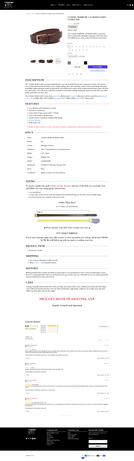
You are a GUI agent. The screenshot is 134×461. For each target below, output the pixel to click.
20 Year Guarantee (35, 120)
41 (76, 50)
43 (83, 50)
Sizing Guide (72, 27)
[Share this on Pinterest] (77, 74)
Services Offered (71, 436)
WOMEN (61, 5)
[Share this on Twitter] (69, 74)
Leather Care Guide (72, 434)
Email (91, 438)
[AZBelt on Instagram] (33, 439)
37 (100, 46)
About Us (49, 434)
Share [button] (28, 358)
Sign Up (98, 446)
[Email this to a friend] (81, 74)
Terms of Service (50, 443)
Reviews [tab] (28, 337)
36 (97, 46)
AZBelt (32, 455)
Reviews (49, 438)
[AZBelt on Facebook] (29, 439)
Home (27, 13)
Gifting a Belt (71, 437)
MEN (52, 5)
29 (72, 46)
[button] (106, 358)
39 (69, 50)
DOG (68, 5)
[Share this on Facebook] (73, 74)
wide (78, 98)
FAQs (69, 433)
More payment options (97, 70)
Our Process (49, 436)
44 (86, 50)
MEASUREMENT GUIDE (53, 433)
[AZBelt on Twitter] (26, 439)
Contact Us (37, 263)
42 (79, 50)
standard (59, 98)
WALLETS (75, 5)
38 (104, 46)
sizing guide (48, 188)
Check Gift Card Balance (73, 438)
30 (76, 46)
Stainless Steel (72, 56)
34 (90, 46)
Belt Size (70, 43)
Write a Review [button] (104, 326)
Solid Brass (82, 56)
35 (93, 46)
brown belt (72, 96)
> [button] (72, 415)
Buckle (70, 53)
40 (72, 50)
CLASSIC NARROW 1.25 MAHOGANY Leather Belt (35, 355)
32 (83, 46)
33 (86, 46)
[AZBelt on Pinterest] (31, 439)
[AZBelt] (9, 4)
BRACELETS (88, 5)
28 (69, 46)
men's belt (56, 96)
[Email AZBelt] (35, 439)
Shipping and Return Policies (53, 440)
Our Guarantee (50, 437)
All (32, 13)
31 (79, 46)
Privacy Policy (50, 441)
